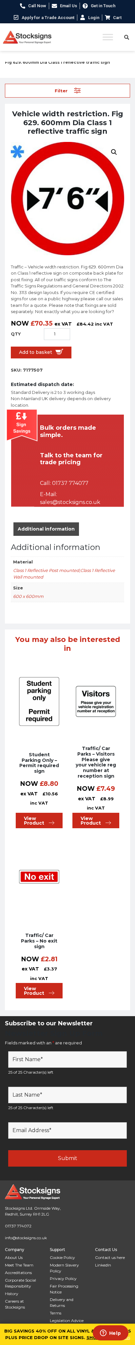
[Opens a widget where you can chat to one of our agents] (110, 1333)
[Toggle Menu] (108, 37)
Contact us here (110, 1257)
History (11, 1293)
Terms (55, 1313)
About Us (14, 1257)
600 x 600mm (28, 596)
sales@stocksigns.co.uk (70, 502)
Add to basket (35, 352)
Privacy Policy (63, 1278)
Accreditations (18, 1272)
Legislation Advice (67, 1320)
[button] (114, 152)
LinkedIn (103, 1265)
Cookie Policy (62, 1257)
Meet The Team (19, 1265)
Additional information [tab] (46, 529)
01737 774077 (70, 483)
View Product (34, 820)
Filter (61, 90)
